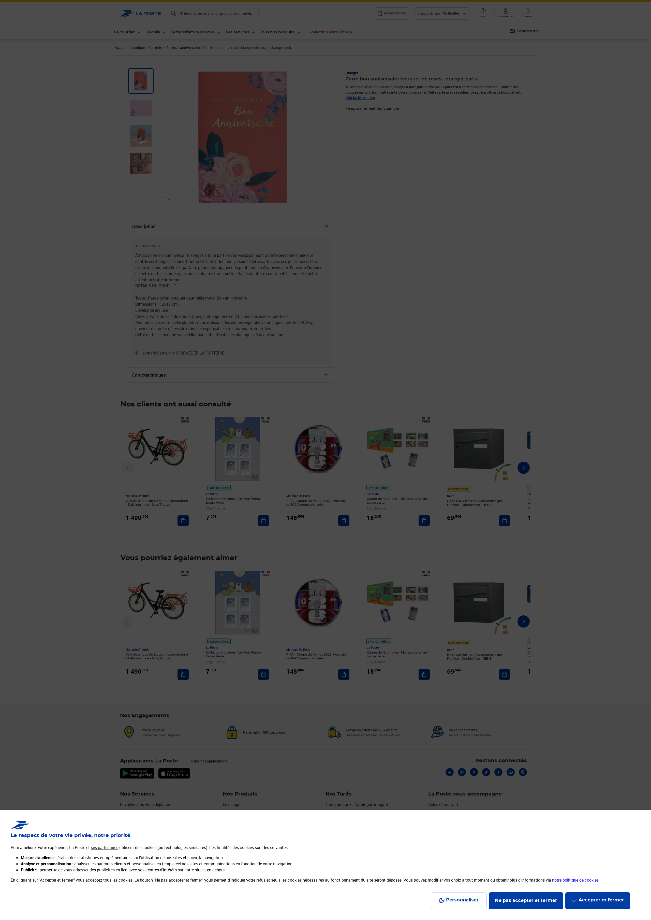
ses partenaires (104, 847)
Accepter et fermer (601, 900)
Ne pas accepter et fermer (526, 900)
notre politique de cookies (575, 880)
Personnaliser (462, 900)
